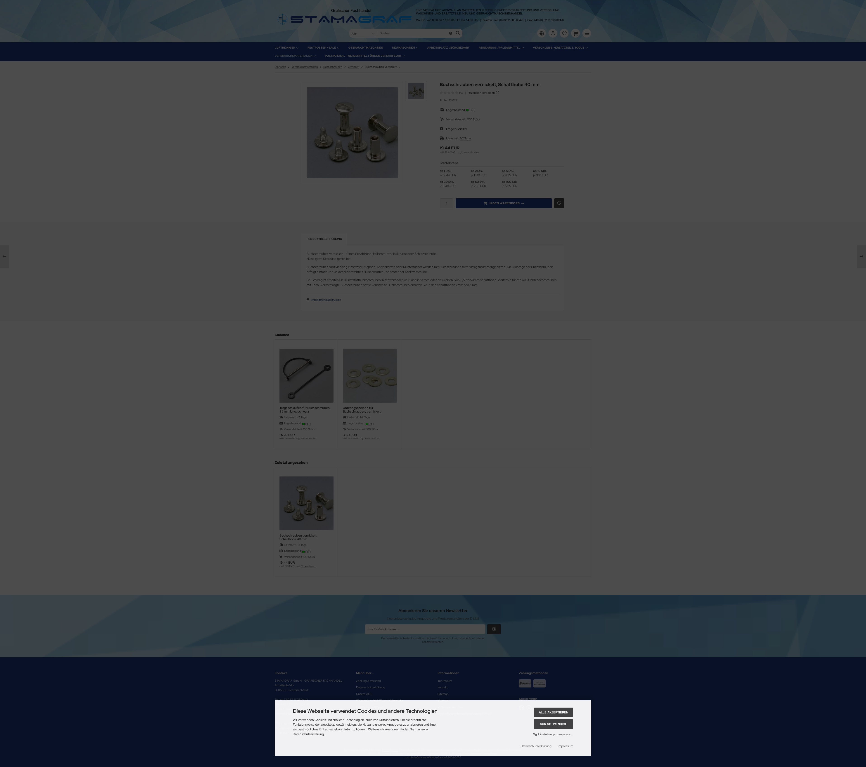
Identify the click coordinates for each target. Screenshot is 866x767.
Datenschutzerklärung (536, 746)
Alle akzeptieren (553, 712)
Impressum (565, 746)
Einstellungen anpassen (554, 734)
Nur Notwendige (553, 724)
